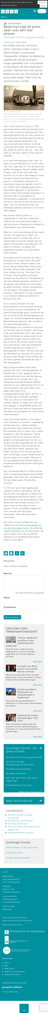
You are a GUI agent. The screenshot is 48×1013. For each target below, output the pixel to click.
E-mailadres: (10, 607)
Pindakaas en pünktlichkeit (18, 769)
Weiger (43, 6)
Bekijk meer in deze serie (30, 791)
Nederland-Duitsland (21, 631)
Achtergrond (9, 42)
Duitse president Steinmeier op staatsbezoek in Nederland (26, 693)
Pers (6, 965)
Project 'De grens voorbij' (18, 857)
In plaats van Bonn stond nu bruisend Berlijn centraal (27, 669)
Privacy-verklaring (10, 991)
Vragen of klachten (12, 974)
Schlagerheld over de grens (19, 785)
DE (6, 872)
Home (6, 962)
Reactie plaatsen (12, 617)
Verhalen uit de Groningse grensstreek (24, 757)
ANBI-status (9, 968)
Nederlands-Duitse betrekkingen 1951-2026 (28, 718)
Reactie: (8, 573)
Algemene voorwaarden (14, 971)
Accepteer (42, 2)
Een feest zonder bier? (16, 773)
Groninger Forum (14, 852)
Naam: (7, 597)
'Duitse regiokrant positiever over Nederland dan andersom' (21, 641)
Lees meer (37, 661)
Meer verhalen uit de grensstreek (22, 847)
